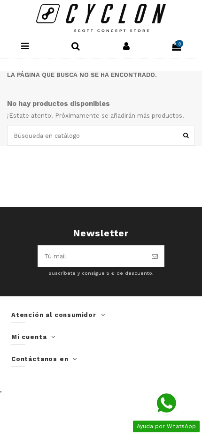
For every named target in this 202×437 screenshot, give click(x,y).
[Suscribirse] (155, 256)
